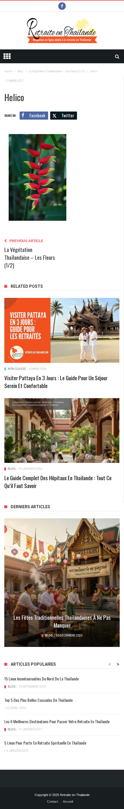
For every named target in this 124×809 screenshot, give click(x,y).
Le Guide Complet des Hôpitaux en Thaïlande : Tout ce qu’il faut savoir (58, 481)
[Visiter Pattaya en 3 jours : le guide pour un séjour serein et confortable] (61, 330)
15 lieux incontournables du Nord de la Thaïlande (41, 679)
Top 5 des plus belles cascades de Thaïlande (38, 700)
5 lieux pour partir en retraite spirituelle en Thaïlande (45, 743)
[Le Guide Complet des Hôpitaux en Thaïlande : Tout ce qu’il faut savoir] (61, 430)
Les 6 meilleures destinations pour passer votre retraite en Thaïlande (57, 721)
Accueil (68, 801)
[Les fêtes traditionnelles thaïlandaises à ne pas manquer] (62, 582)
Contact (52, 801)
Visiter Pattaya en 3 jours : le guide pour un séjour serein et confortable (56, 381)
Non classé (17, 368)
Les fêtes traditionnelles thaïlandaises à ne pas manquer (62, 621)
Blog (12, 468)
